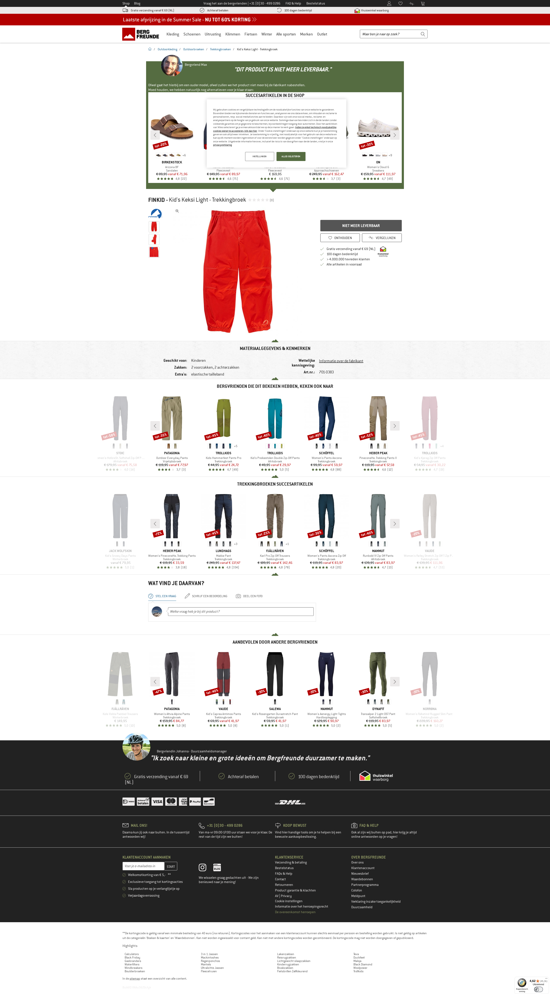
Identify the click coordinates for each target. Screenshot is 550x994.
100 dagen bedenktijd (298, 10)
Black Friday (132, 957)
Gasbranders (133, 961)
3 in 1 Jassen (209, 954)
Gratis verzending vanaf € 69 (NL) (152, 10)
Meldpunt (358, 896)
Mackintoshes (210, 957)
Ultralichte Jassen (212, 968)
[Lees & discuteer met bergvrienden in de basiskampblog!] (220, 868)
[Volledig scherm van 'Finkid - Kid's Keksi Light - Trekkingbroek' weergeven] (177, 211)
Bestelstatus (284, 868)
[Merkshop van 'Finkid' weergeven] (155, 213)
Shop (126, 3)
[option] (238, 271)
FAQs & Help (283, 873)
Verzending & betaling (291, 862)
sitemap (135, 978)
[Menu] (546, 979)
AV (277, 896)
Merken (306, 34)
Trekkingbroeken (220, 49)
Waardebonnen (362, 879)
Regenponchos (210, 961)
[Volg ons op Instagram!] (206, 868)
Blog (137, 3)
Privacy (286, 896)
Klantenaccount (363, 868)
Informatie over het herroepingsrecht (301, 906)
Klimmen (232, 34)
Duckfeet (359, 957)
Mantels (206, 964)
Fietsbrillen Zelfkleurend (292, 971)
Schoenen (191, 34)
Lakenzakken (285, 954)
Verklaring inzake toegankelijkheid (376, 901)
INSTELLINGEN (259, 156)
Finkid (156, 200)
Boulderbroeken (135, 971)
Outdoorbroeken (193, 49)
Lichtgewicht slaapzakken (293, 961)
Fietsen (250, 34)
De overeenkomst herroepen (295, 912)
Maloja (357, 961)
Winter (266, 34)
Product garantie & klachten (295, 890)
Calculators (132, 954)
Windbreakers (133, 968)
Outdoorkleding (167, 49)
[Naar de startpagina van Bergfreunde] (142, 34)
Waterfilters (132, 964)
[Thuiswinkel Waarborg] (376, 776)
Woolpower (360, 968)
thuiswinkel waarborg (375, 10)
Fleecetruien (209, 971)
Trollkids (358, 971)
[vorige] (155, 135)
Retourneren (284, 885)
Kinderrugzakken (288, 964)
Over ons (357, 862)
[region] (276, 133)
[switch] (538, 989)
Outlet (322, 34)
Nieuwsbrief (360, 873)
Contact (280, 879)
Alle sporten (286, 34)
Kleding (173, 34)
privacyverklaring (222, 144)
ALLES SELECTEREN (291, 156)
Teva (356, 954)
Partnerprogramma (365, 885)
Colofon (356, 890)
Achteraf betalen (217, 10)
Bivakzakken (285, 968)
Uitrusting (213, 34)
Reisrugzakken (286, 957)
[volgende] (395, 135)
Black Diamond (362, 964)
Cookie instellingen (288, 901)
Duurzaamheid (362, 907)
